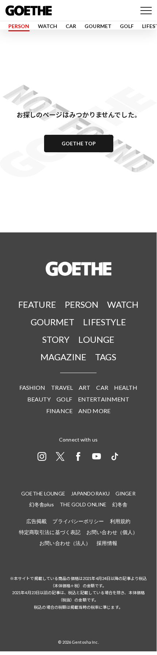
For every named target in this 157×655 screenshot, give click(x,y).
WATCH (48, 26)
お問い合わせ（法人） (65, 543)
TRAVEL (62, 387)
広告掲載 (36, 521)
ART (84, 387)
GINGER (125, 493)
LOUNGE (96, 339)
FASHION (32, 387)
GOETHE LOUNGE (43, 493)
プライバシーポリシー (78, 521)
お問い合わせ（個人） (112, 532)
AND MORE (94, 410)
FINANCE (59, 410)
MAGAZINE (63, 357)
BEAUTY (39, 399)
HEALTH (126, 387)
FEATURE (37, 304)
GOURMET (98, 26)
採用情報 (107, 543)
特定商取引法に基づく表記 (50, 532)
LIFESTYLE (104, 322)
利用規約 (120, 521)
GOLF (127, 26)
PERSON (19, 26)
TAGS (105, 357)
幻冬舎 (119, 504)
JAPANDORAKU (90, 493)
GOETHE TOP (79, 143)
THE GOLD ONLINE (83, 504)
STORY (56, 339)
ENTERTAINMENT (104, 399)
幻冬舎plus (41, 504)
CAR (71, 26)
